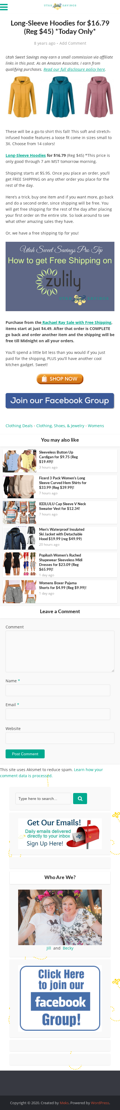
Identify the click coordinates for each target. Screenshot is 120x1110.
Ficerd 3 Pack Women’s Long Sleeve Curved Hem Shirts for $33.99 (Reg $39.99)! (63, 483)
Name (13, 680)
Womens (96, 425)
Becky (68, 948)
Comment (15, 627)
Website (13, 728)
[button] (106, 82)
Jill (49, 948)
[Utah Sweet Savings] (60, 6)
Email (12, 704)
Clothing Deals (19, 425)
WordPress (100, 1102)
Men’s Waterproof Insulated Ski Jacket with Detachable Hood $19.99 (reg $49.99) (61, 534)
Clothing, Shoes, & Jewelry (60, 425)
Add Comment (72, 43)
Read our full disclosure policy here (74, 69)
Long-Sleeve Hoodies (26, 155)
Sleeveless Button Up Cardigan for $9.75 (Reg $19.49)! (58, 457)
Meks (64, 1102)
